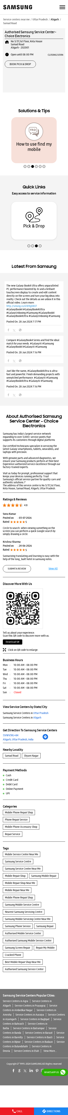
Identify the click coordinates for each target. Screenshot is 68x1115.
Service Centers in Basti (39, 1037)
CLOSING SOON (55, 54)
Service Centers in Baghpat (34, 1019)
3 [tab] (32, 158)
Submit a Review (17, 568)
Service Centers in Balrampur (29, 1028)
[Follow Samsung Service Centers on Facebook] (13, 1070)
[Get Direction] (45, 739)
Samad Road (11, 755)
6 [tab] (43, 158)
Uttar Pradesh (40, 19)
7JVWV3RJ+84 (10, 735)
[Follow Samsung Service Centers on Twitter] (25, 1070)
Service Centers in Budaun (39, 1042)
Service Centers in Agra (15, 1001)
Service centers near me (16, 19)
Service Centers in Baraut (39, 1032)
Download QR (12, 641)
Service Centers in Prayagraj (30, 1005)
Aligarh (55, 19)
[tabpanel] (34, 140)
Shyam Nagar (31, 755)
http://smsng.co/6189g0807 (21, 306)
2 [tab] (28, 158)
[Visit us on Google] (19, 1070)
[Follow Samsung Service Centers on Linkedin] (31, 1070)
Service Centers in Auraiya (29, 1014)
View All (53, 568)
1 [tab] (25, 158)
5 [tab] (40, 158)
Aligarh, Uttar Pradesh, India (18, 739)
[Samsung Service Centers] (17, 7)
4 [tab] (36, 158)
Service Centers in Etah (26, 1051)
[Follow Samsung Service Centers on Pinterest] (37, 1070)
